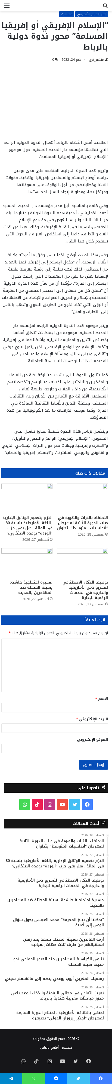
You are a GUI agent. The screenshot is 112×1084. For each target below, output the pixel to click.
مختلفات (67, 14)
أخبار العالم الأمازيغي (91, 14)
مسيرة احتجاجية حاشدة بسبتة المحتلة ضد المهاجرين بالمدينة (31, 587)
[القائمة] (7, 8)
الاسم (101, 698)
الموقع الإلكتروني (92, 739)
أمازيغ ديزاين (49, 1047)
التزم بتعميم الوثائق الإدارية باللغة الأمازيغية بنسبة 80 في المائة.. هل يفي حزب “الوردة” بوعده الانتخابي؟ (27, 525)
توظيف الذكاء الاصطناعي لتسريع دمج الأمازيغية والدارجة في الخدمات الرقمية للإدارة (85, 590)
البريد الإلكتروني (92, 719)
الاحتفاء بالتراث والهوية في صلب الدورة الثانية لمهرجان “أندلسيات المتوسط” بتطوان (82, 523)
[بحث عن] (105, 8)
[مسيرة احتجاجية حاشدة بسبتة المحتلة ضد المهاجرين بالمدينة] (26, 562)
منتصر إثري (96, 60)
